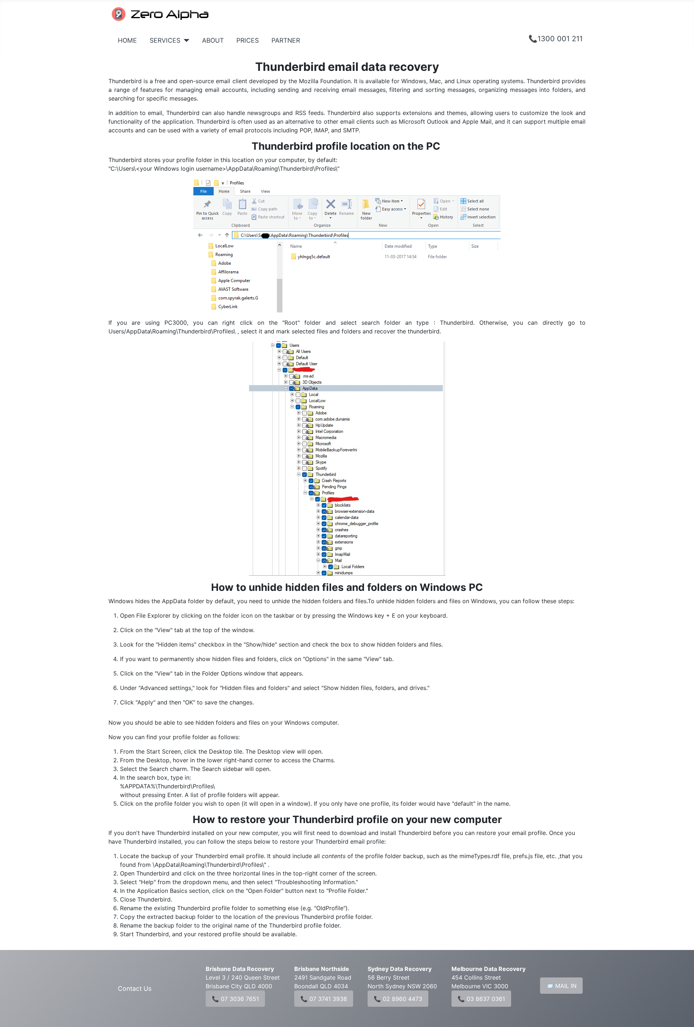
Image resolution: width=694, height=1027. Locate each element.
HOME (127, 40)
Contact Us (134, 988)
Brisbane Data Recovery (240, 968)
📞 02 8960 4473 (398, 998)
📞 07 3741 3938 (323, 998)
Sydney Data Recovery (400, 968)
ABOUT (213, 40)
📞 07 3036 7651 (235, 998)
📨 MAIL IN (561, 985)
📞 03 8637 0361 (481, 998)
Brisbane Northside (321, 968)
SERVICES (165, 40)
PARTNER (285, 40)
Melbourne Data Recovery (488, 968)
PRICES (247, 40)
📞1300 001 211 (555, 38)
